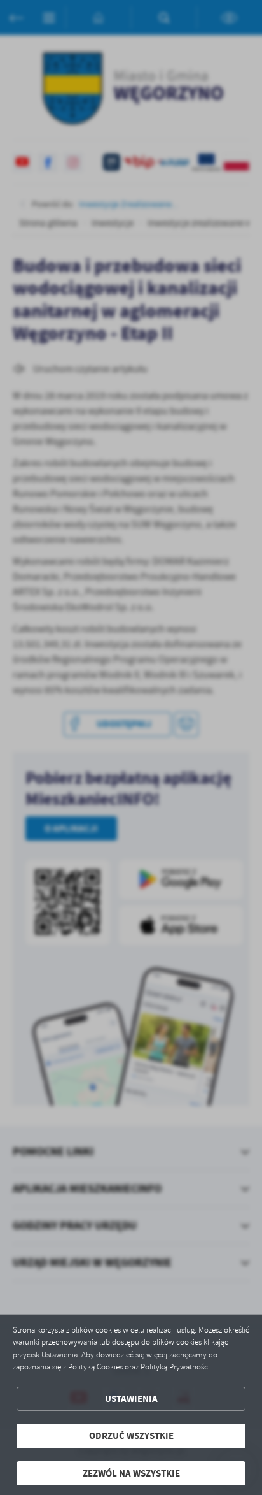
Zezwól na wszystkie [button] (131, 1473)
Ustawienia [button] (131, 1398)
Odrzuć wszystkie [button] (131, 1435)
